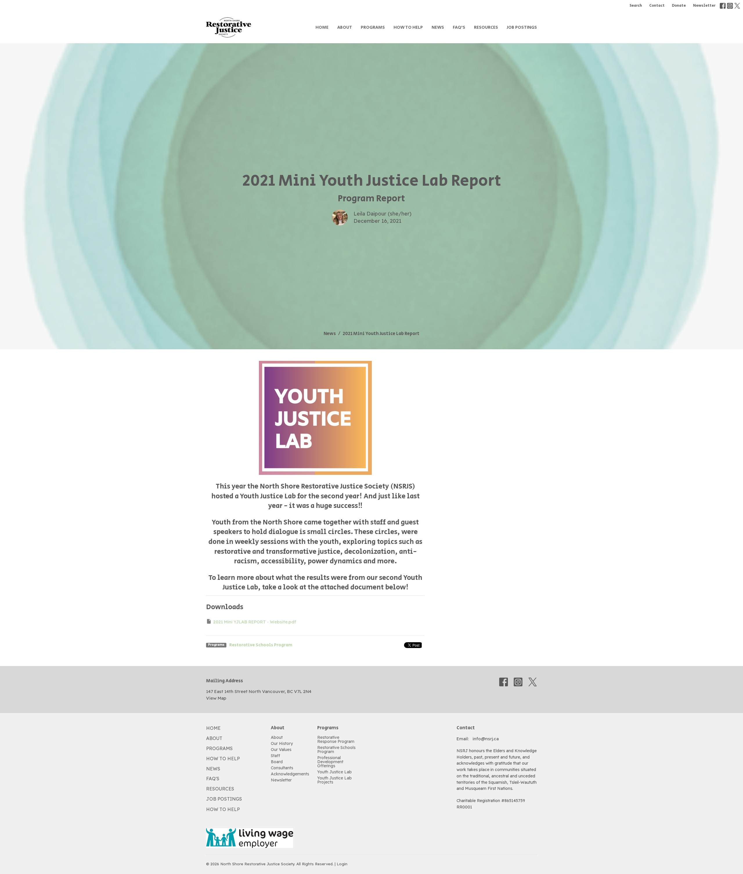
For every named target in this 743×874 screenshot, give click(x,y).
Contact (657, 5)
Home (322, 27)
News (438, 27)
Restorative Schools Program (260, 645)
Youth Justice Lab (334, 772)
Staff (275, 755)
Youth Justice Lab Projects (334, 780)
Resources (486, 27)
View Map (216, 698)
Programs (373, 27)
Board (277, 761)
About (344, 27)
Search (636, 5)
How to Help (408, 27)
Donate (679, 5)
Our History (282, 743)
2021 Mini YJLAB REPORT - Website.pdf (254, 622)
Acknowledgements (290, 774)
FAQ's (459, 27)
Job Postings (522, 27)
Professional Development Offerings (330, 761)
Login (342, 864)
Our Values (281, 749)
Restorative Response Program (335, 739)
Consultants (282, 767)
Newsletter (704, 5)
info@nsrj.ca (486, 738)
